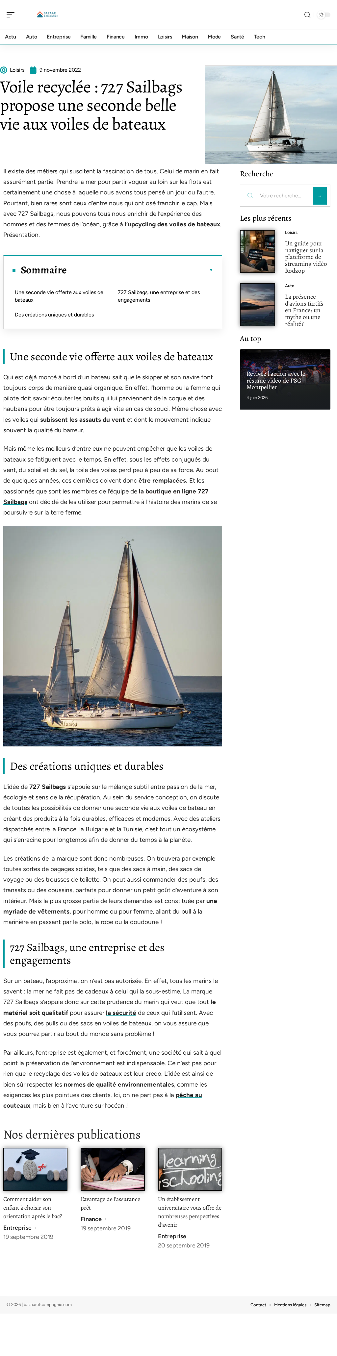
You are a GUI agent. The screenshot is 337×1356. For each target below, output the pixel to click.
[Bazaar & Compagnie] (47, 15)
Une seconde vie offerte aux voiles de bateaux (59, 296)
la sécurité (121, 1013)
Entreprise (17, 1227)
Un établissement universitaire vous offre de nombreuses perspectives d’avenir (189, 1212)
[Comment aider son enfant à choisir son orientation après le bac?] (35, 1169)
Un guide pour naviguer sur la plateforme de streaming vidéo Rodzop (306, 257)
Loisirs (291, 232)
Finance (91, 1219)
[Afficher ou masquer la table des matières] (140, 270)
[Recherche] (307, 15)
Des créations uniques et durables (54, 315)
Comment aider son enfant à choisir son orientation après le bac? (32, 1207)
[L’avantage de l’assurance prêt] (112, 1169)
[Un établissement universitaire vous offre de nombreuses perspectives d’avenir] (190, 1169)
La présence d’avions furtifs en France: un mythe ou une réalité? (304, 310)
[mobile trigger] (12, 15)
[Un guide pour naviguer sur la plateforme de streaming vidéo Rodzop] (257, 251)
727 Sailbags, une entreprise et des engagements (159, 296)
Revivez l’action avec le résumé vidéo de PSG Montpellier (275, 380)
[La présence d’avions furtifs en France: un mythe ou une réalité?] (257, 305)
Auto (290, 285)
